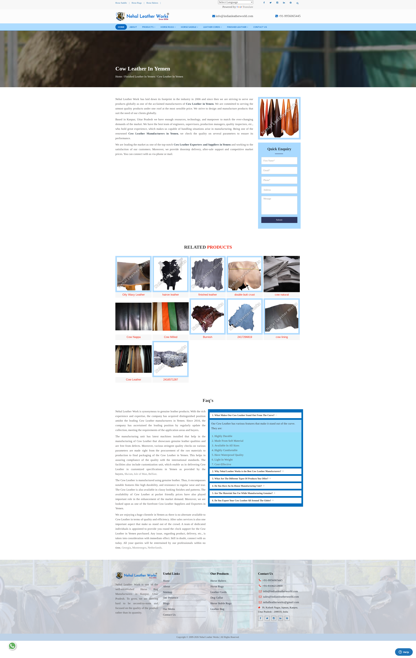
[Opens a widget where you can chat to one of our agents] (404, 652)
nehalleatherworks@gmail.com (281, 602)
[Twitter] (270, 2)
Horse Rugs (137, 3)
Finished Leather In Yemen (139, 76)
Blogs (166, 603)
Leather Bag (217, 609)
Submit (279, 220)
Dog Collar (216, 597)
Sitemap (167, 592)
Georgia (126, 547)
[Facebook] (263, 2)
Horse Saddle (121, 3)
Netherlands (155, 547)
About (133, 26)
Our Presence (170, 597)
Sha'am (128, 473)
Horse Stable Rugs (221, 603)
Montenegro (139, 547)
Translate (248, 6)
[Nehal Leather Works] (142, 16)
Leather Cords (211, 26)
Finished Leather (236, 26)
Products (148, 26)
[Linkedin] (283, 2)
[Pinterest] (290, 2)
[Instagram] (277, 2)
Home (121, 26)
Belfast (152, 473)
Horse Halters (152, 3)
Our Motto (169, 609)
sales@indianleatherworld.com (281, 596)
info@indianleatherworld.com (234, 16)
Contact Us (260, 26)
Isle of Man (140, 473)
